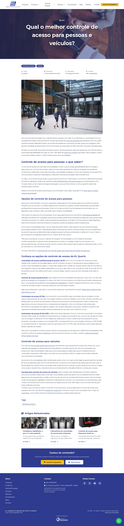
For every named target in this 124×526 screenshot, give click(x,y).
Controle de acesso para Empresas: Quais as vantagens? (87, 433)
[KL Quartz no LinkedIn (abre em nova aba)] (100, 483)
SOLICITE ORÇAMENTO (110, 4)
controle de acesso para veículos (42, 346)
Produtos (34, 5)
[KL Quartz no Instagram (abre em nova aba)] (90, 483)
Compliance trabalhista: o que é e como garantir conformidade (33, 433)
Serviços (60, 5)
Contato (96, 5)
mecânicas (46, 333)
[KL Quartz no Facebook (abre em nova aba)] (84, 483)
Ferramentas (72, 5)
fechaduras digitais (90, 215)
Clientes (88, 5)
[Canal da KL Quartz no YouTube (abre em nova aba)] (95, 483)
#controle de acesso (29, 404)
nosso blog (25, 393)
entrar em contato (70, 153)
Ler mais (26, 441)
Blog (81, 5)
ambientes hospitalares (58, 283)
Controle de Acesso (28, 66)
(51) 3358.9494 (51, 482)
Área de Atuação (47, 4)
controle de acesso (73, 141)
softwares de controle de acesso (69, 181)
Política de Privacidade (112, 512)
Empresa (25, 5)
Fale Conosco (75, 462)
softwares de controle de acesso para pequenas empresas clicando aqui (64, 251)
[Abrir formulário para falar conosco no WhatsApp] (119, 521)
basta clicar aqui (32, 336)
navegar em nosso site (53, 390)
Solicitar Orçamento (53, 462)
